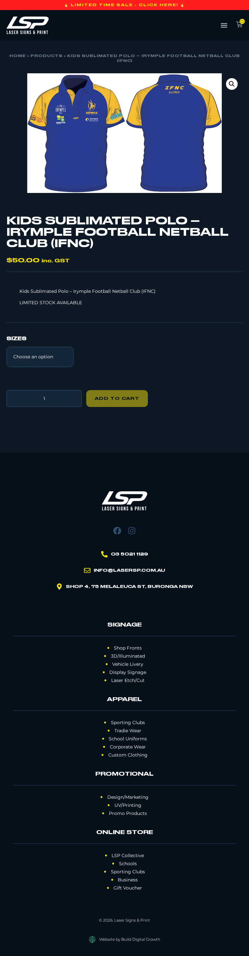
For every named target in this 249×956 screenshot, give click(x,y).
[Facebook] (117, 531)
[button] (224, 25)
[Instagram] (132, 531)
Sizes (16, 339)
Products (46, 56)
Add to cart (117, 398)
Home (17, 56)
